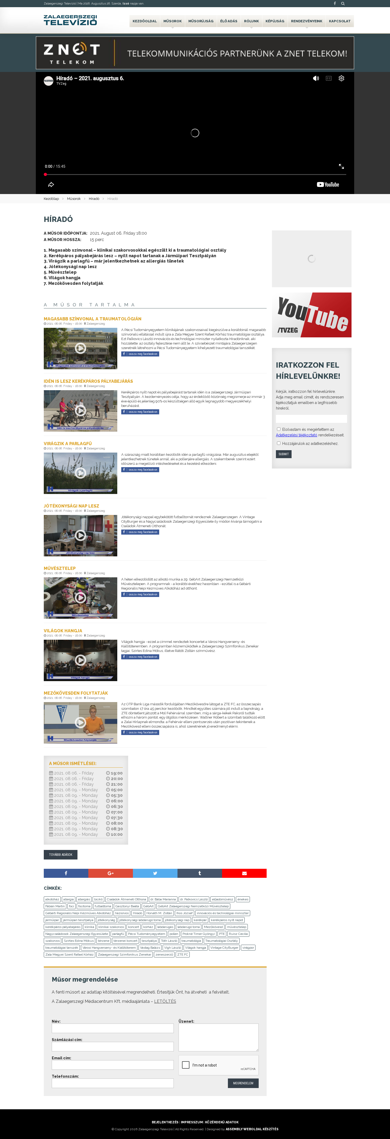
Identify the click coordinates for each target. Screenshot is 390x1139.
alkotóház (52, 899)
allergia (68, 899)
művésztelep (236, 927)
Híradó (94, 199)
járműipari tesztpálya (78, 920)
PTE (222, 934)
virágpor (248, 947)
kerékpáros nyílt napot (227, 920)
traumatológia (191, 941)
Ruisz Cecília (238, 934)
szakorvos (52, 941)
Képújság (275, 21)
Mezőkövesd (213, 927)
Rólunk (251, 21)
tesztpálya (149, 941)
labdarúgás (165, 927)
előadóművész (222, 899)
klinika (89, 927)
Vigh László (172, 947)
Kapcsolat (340, 21)
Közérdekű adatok (221, 1122)
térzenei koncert (125, 941)
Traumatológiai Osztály (221, 941)
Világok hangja (195, 947)
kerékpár (200, 920)
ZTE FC (182, 954)
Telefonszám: (65, 1076)
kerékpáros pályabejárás (62, 927)
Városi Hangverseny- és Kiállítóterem (109, 947)
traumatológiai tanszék (61, 947)
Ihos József (184, 913)
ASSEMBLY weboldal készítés (252, 1129)
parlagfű (118, 934)
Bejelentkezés (165, 1122)
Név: (56, 1021)
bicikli (98, 899)
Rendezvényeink (306, 21)
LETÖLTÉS (165, 1001)
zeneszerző (164, 954)
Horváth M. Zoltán (159, 913)
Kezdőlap (51, 199)
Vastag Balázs (150, 947)
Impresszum (192, 1122)
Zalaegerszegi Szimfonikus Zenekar (124, 954)
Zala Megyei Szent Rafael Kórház (69, 954)
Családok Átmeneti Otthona (126, 899)
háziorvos (122, 913)
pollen (174, 934)
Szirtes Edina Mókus (79, 941)
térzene (103, 941)
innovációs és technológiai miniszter (223, 913)
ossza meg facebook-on (143, 354)
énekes (242, 899)
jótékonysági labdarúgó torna (140, 920)
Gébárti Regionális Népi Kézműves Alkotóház (78, 913)
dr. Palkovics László (194, 899)
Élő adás (228, 21)
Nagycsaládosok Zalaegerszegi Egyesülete (76, 934)
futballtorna (103, 906)
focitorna (84, 906)
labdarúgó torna (188, 927)
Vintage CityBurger (224, 947)
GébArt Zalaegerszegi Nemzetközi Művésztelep (193, 906)
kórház (148, 927)
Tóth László (169, 941)
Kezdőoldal (145, 21)
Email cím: (61, 1058)
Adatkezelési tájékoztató (296, 435)
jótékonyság (106, 920)
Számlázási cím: (67, 1040)
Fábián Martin (55, 906)
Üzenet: (186, 1021)
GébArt (148, 906)
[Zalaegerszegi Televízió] (70, 20)
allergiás (84, 899)
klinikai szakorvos (111, 927)
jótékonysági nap (177, 920)
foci (71, 906)
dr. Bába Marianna (163, 899)
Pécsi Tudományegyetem (146, 934)
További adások (60, 855)
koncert (133, 927)
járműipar (52, 920)
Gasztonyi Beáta (127, 906)
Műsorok (172, 21)
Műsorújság (201, 21)
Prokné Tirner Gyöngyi (199, 934)
